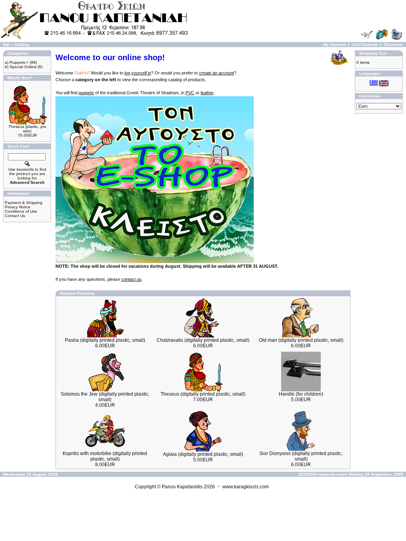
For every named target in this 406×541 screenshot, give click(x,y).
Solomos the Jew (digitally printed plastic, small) (105, 396)
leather (207, 92)
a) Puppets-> (17, 62)
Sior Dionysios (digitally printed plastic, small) (301, 456)
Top (6, 44)
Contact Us (15, 215)
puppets (86, 92)
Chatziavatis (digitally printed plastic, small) (203, 340)
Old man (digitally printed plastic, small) (301, 340)
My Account (334, 44)
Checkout (393, 44)
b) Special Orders (20, 67)
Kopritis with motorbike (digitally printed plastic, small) (105, 456)
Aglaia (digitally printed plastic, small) (203, 454)
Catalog (21, 44)
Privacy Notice (18, 207)
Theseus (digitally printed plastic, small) (203, 394)
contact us (131, 279)
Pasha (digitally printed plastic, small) (105, 340)
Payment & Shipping (23, 202)
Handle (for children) (301, 394)
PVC (190, 92)
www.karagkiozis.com (245, 487)
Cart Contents (365, 44)
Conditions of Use (21, 211)
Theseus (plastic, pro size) (27, 128)
